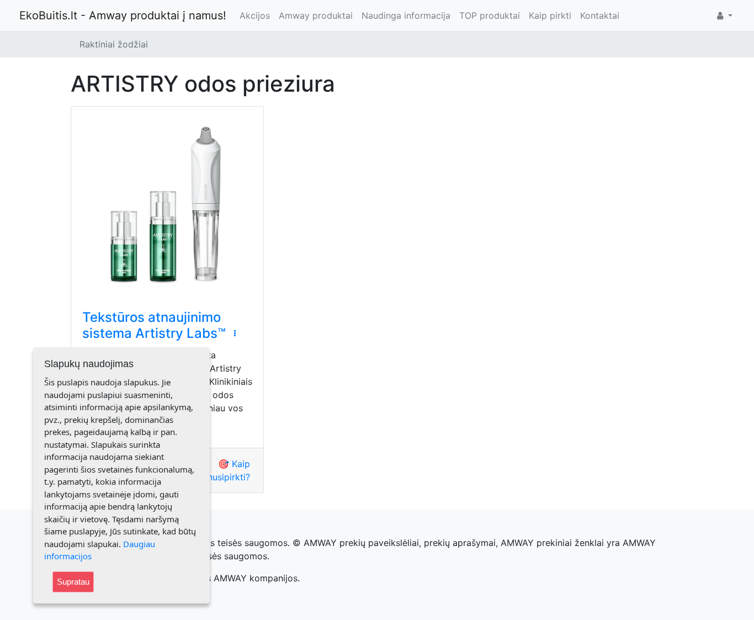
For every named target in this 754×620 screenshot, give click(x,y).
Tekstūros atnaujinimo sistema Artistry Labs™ (154, 325)
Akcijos (255, 15)
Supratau (73, 581)
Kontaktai (599, 15)
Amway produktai (316, 15)
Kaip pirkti (550, 15)
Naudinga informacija (406, 15)
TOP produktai (489, 15)
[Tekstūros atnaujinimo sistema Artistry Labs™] (167, 203)
